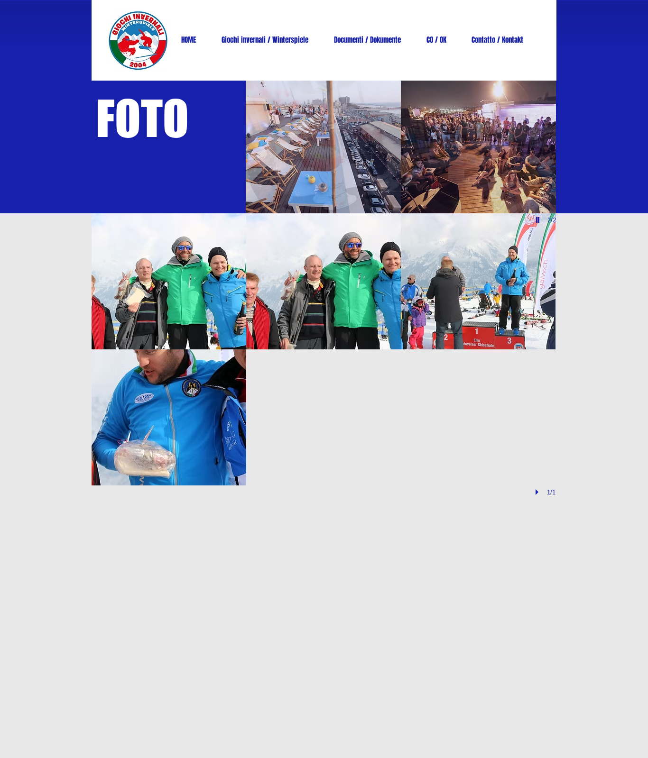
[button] (323, 147)
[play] (538, 492)
